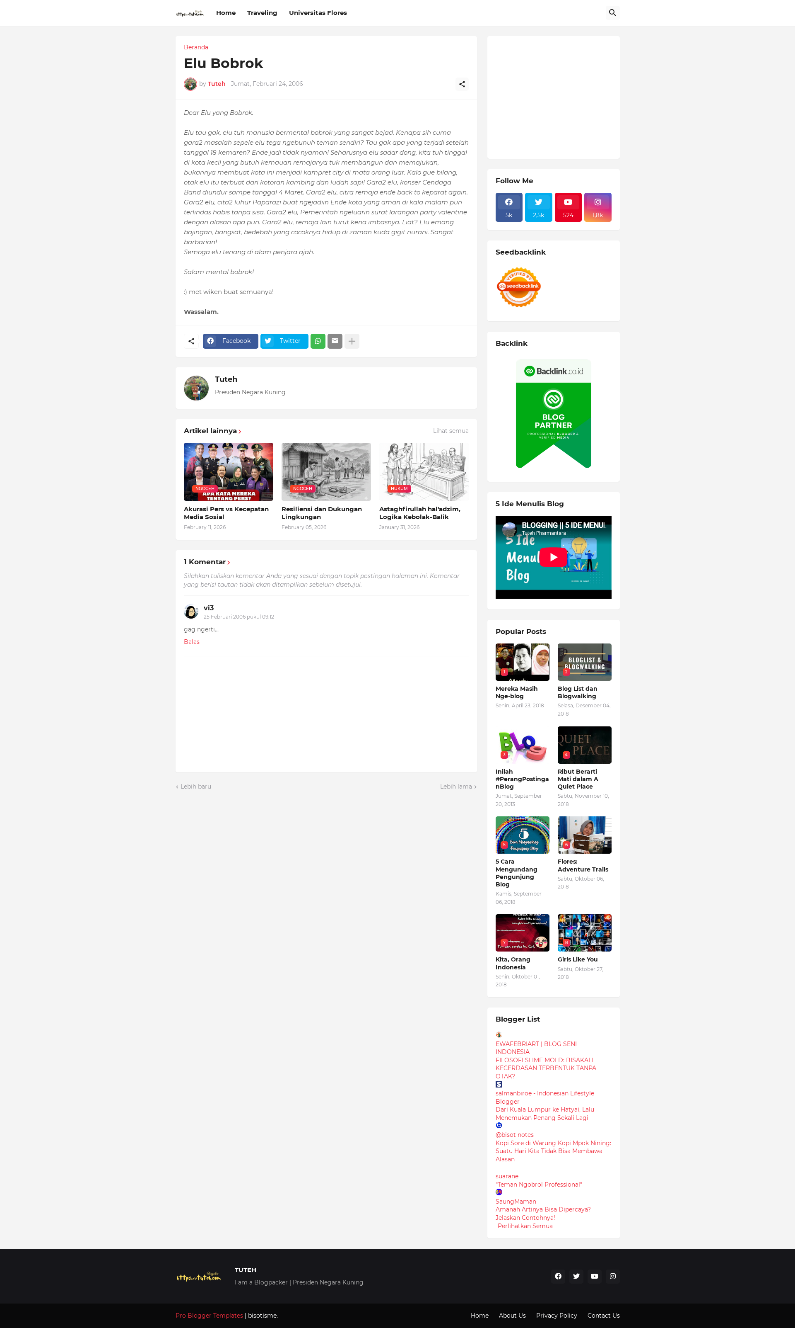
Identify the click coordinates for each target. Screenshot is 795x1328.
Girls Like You (578, 959)
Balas (192, 642)
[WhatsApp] (318, 341)
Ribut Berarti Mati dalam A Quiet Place (578, 779)
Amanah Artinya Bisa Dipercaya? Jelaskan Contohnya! (543, 1213)
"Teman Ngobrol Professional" (539, 1184)
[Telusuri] (613, 13)
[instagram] (613, 1277)
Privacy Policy (556, 1315)
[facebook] (558, 1277)
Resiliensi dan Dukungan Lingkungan (322, 513)
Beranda (196, 47)
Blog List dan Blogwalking (577, 692)
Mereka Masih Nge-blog (517, 692)
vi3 (209, 608)
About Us (512, 1315)
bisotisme (261, 1315)
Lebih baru (196, 786)
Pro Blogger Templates (209, 1315)
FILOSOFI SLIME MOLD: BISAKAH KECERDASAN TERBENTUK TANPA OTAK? (546, 1068)
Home (226, 13)
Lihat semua (451, 431)
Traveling (262, 13)
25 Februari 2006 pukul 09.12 (239, 617)
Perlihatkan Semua (525, 1226)
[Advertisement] (558, 96)
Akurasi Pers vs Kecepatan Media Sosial (226, 513)
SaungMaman (516, 1201)
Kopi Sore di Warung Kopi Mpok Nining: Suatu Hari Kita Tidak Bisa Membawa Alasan (553, 1151)
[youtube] (595, 1277)
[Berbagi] (462, 84)
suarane (507, 1176)
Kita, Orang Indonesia (513, 963)
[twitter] (576, 1277)
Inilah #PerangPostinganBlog (522, 779)
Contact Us (604, 1315)
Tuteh (226, 379)
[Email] (335, 341)
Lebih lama (456, 786)
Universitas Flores (318, 13)
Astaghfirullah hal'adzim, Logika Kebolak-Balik (419, 513)
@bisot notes (515, 1135)
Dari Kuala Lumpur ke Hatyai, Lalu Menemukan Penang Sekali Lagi (545, 1114)
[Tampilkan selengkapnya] (351, 341)
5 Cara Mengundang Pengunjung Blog (516, 873)
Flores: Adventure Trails (583, 865)
